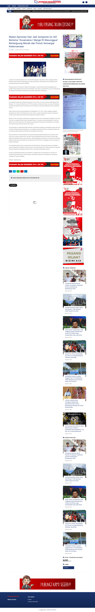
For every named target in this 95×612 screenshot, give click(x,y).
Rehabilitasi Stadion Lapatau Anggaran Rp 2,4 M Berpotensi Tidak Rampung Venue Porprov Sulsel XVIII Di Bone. (37, 11)
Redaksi (14, 6)
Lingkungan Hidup (47, 8)
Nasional (18, 8)
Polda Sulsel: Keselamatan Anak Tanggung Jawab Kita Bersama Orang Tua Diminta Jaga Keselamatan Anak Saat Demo (74, 332)
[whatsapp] (18, 171)
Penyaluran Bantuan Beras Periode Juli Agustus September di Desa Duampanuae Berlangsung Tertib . (74, 286)
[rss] (19, 602)
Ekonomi (40, 8)
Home (9, 6)
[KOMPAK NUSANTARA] (47, 3)
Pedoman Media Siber (23, 6)
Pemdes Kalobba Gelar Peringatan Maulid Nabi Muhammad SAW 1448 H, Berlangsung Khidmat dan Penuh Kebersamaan (74, 404)
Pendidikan (29, 8)
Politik (23, 8)
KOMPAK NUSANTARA (51, 609)
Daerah (13, 8)
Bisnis (35, 8)
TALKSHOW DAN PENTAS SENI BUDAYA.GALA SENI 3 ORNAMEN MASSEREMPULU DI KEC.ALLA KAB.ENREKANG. (74, 428)
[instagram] (15, 602)
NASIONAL (66, 567)
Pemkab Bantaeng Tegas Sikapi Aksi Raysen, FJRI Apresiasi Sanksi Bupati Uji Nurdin (74, 309)
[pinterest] (22, 171)
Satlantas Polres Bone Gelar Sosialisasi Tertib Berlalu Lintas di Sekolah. (69, 11)
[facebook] (7, 2)
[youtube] (12, 2)
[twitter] (9, 2)
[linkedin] (25, 171)
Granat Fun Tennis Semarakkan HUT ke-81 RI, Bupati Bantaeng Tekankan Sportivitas (74, 355)
